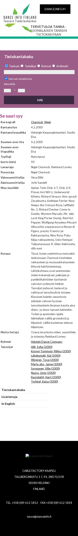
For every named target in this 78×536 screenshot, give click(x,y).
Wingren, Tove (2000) (45, 360)
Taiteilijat (30, 66)
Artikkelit (62, 66)
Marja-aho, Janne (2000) (46, 364)
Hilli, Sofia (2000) (41, 347)
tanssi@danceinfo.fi (39, 516)
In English (8, 403)
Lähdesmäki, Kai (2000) (45, 355)
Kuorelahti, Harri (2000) (46, 377)
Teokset (14, 66)
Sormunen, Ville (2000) (45, 368)
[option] (12, 66)
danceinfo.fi (55, 9)
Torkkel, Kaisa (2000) (44, 381)
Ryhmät (46, 66)
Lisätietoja (9, 397)
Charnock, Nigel (41, 122)
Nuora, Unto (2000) (43, 373)
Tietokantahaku (13, 390)
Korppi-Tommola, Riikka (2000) (51, 351)
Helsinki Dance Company (46, 341)
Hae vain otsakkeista (20, 78)
